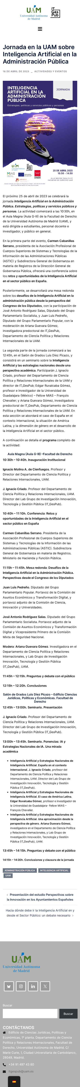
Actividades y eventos (50, 71)
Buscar (7, 1005)
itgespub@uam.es (21, 1071)
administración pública (20, 870)
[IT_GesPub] (40, 13)
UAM (8, 875)
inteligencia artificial (54, 870)
